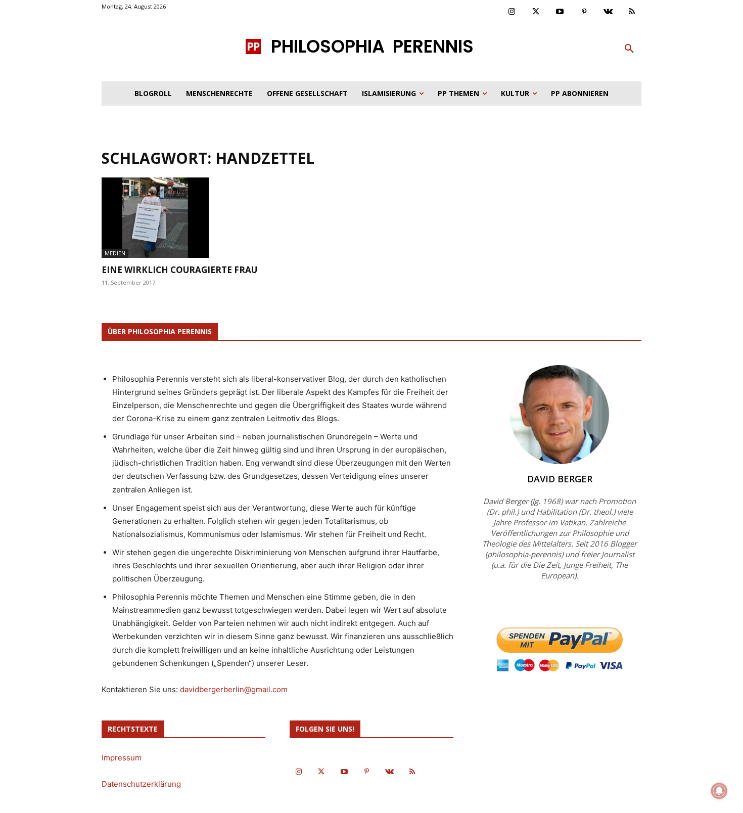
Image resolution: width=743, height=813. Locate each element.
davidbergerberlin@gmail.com (234, 689)
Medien (115, 253)
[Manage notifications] (719, 791)
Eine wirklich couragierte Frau (179, 270)
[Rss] (632, 12)
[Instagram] (512, 12)
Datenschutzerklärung (141, 784)
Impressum (122, 757)
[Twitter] (536, 12)
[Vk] (608, 12)
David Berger (559, 479)
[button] (629, 49)
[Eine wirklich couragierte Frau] (183, 217)
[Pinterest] (584, 12)
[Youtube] (560, 12)
